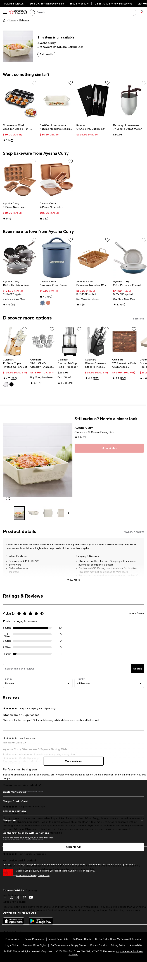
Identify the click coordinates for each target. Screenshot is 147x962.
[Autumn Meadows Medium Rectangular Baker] (57, 100)
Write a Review (136, 613)
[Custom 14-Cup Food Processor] (70, 341)
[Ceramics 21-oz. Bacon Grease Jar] (57, 257)
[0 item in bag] (141, 12)
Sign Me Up (73, 846)
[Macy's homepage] (4, 20)
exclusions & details (102, 564)
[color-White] (6, 384)
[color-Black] (11, 384)
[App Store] (13, 921)
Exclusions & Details (26, 875)
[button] (37, 468)
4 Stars (7, 634)
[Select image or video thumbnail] (19, 513)
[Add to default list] (34, 83)
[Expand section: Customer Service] (73, 792)
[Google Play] (41, 921)
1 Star (7, 653)
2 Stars (7, 647)
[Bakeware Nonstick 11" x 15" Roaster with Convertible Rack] (93, 257)
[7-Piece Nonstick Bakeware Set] (57, 179)
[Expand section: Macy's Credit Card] (73, 801)
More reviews (73, 761)
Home (13, 20)
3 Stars (7, 640)
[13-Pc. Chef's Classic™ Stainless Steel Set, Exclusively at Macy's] (42, 341)
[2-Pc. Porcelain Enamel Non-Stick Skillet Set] (130, 257)
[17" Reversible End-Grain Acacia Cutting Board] (124, 341)
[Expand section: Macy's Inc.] (73, 820)
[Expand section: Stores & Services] (73, 811)
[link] (20, 132)
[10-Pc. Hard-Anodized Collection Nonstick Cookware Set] (20, 257)
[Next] (68, 513)
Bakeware (24, 20)
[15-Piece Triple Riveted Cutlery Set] (15, 341)
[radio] (42, 303)
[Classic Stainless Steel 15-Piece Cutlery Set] (97, 341)
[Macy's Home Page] (18, 12)
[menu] (5, 12)
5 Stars (7, 627)
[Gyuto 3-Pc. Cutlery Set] (93, 100)
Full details (46, 54)
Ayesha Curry (46, 42)
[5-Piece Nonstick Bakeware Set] (20, 179)
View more (73, 579)
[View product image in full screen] (8, 498)
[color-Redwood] (48, 303)
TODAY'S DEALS (14, 3)
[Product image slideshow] (37, 459)
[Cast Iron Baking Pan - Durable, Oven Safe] (20, 100)
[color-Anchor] (42, 303)
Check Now (43, 875)
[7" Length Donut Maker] (130, 100)
